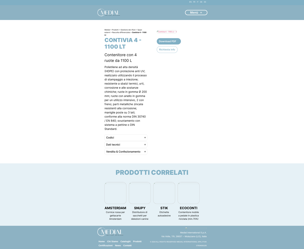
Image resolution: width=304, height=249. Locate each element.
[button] (201, 12)
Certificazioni (106, 245)
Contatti (127, 245)
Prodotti (137, 241)
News (118, 245)
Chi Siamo (112, 241)
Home (102, 241)
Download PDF (167, 41)
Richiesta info (167, 49)
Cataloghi (125, 241)
